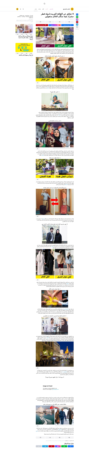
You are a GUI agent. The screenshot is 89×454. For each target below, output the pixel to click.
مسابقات (31, 56)
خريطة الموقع (19, 16)
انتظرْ (48, 87)
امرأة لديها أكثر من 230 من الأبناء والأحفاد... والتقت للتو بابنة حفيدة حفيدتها (25, 38)
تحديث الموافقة (31, 17)
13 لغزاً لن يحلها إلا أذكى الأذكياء (26, 55)
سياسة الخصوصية (27, 15)
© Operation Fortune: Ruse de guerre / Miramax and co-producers (64, 425)
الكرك (48, 337)
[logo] (68, 9)
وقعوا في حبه (64, 371)
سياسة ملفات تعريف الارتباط (29, 16)
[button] (31, 34)
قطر (39, 50)
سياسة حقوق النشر (21, 15)
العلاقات (31, 40)
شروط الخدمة (23, 16)
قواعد (52, 246)
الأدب (59, 115)
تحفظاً (68, 283)
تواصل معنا (31, 15)
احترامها (43, 218)
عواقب (42, 155)
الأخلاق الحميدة (65, 309)
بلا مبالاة (66, 184)
